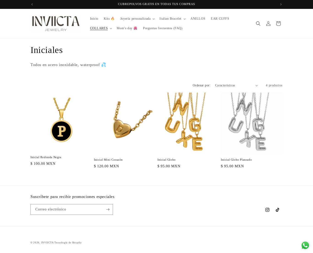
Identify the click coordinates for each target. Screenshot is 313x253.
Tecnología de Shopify (68, 242)
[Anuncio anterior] (32, 4)
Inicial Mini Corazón (108, 159)
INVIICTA (47, 242)
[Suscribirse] (108, 209)
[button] (137, 19)
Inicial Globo (166, 159)
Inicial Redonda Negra (45, 157)
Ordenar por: (202, 85)
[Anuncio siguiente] (281, 4)
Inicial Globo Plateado (236, 159)
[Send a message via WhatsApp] (305, 245)
